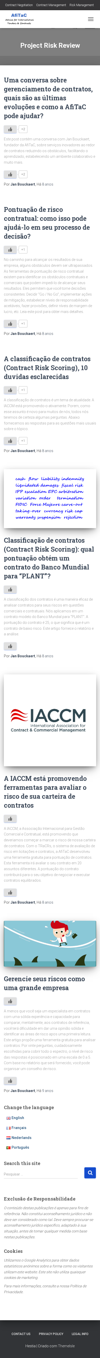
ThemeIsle (66, 1346)
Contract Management (51, 5)
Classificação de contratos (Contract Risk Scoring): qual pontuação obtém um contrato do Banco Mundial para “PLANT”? (49, 558)
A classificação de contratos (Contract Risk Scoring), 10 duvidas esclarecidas (47, 368)
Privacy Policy (51, 1334)
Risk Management (81, 5)
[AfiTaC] (21, 19)
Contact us (21, 1334)
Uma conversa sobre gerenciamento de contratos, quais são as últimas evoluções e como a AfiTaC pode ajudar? (48, 98)
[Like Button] (10, 129)
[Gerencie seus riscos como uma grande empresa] (50, 944)
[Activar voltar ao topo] (89, 1347)
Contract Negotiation (19, 5)
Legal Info (80, 1334)
